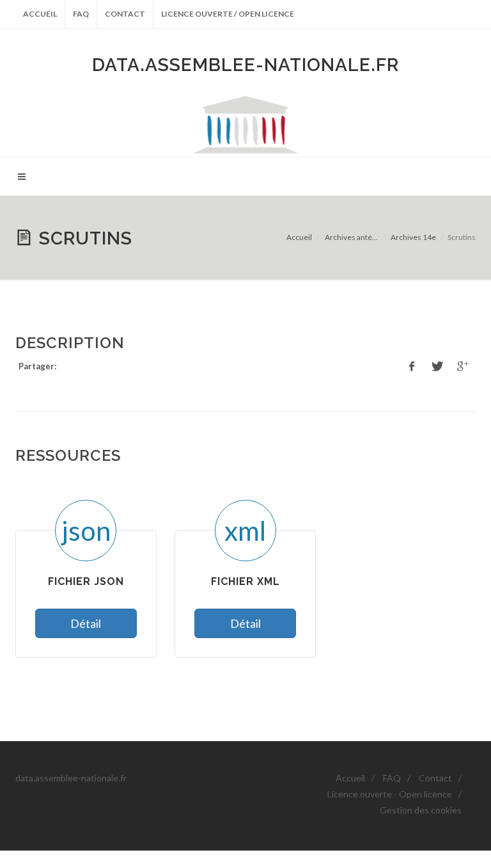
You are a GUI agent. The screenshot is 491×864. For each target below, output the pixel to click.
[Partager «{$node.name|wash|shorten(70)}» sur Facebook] (437, 367)
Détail (85, 623)
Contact (125, 14)
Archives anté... (351, 237)
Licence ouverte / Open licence (227, 14)
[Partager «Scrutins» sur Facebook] (412, 367)
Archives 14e (413, 237)
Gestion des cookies (421, 809)
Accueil (40, 14)
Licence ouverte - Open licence (389, 793)
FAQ (81, 14)
